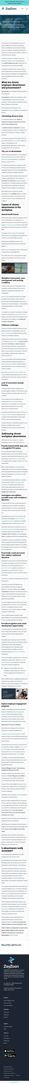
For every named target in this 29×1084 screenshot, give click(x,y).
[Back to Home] (8, 8)
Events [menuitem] (5, 1043)
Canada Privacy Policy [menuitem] (8, 1075)
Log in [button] (22, 8)
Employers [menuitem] (6, 1014)
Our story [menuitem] (6, 1035)
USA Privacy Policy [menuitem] (8, 1071)
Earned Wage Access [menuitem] (9, 1000)
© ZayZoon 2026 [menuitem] (7, 1066)
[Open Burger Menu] (26, 8)
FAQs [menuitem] (5, 1029)
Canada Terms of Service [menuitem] (9, 1073)
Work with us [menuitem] (7, 1038)
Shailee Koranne (5, 21)
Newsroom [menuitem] (6, 1040)
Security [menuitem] (17, 1075)
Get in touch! (14, 935)
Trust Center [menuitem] (6, 1077)
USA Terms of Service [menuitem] (8, 1069)
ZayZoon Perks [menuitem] (7, 1003)
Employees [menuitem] (6, 1012)
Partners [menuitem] (6, 1017)
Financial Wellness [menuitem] (8, 1005)
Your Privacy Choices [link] (14, 1082)
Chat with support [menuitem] (8, 1026)
